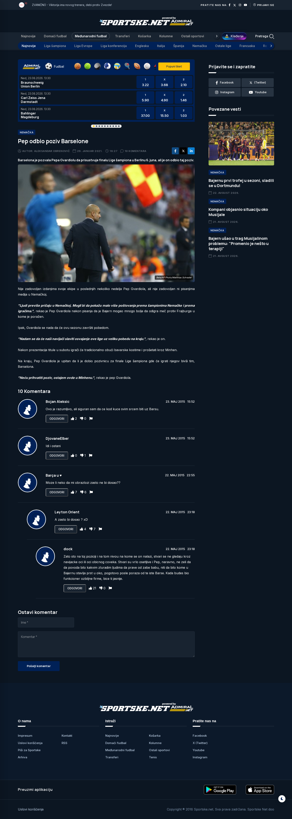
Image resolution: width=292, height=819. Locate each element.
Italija (161, 46)
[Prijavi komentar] (91, 419)
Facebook (200, 735)
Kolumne (166, 36)
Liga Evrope (83, 46)
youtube (261, 92)
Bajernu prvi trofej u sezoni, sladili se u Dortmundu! (241, 183)
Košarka (144, 36)
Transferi (122, 36)
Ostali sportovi (192, 36)
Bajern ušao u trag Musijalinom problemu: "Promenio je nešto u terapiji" (239, 243)
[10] (21, 5)
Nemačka (199, 46)
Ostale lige (223, 46)
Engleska (142, 46)
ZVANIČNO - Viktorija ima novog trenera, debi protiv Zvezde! (72, 5)
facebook (227, 82)
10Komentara (135, 151)
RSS (64, 743)
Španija (178, 46)
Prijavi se (265, 5)
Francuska (247, 46)
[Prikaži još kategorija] (217, 36)
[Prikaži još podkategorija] (271, 46)
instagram (227, 92)
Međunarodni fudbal (91, 36)
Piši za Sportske (29, 750)
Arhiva (22, 757)
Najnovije (28, 36)
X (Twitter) (200, 743)
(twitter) (260, 82)
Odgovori (56, 418)
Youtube (198, 750)
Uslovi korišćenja (30, 743)
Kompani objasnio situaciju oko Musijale (238, 212)
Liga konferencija (114, 46)
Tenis (153, 757)
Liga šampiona (55, 46)
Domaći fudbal (55, 36)
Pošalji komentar (39, 666)
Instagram (200, 757)
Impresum (25, 735)
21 (94, 588)
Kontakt (67, 735)
